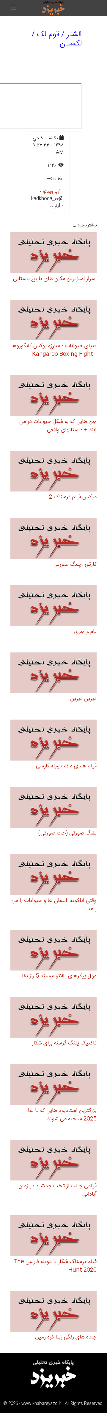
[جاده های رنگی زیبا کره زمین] (53, 1312)
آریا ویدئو (52, 192)
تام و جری (85, 631)
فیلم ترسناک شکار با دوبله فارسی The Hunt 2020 (55, 1266)
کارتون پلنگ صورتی (75, 564)
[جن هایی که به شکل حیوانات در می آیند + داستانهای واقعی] (53, 397)
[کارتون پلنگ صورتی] (53, 539)
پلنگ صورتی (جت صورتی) (67, 833)
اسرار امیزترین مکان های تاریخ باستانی (55, 278)
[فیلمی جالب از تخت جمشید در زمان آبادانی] (53, 1161)
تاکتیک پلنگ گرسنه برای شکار (64, 1043)
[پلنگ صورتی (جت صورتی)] (53, 808)
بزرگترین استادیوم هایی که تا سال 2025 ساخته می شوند (60, 1114)
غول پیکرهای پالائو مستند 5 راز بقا (59, 976)
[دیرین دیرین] (53, 674)
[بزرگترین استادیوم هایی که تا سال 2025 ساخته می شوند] (53, 1086)
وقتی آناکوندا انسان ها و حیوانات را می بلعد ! (54, 904)
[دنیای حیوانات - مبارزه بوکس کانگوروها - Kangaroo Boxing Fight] (53, 321)
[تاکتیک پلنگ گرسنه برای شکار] (53, 1018)
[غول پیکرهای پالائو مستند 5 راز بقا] (53, 951)
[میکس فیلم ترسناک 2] (53, 472)
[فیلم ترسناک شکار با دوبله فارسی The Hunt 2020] (53, 1237)
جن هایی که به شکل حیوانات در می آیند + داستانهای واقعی (58, 425)
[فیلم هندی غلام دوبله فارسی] (53, 741)
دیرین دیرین (83, 698)
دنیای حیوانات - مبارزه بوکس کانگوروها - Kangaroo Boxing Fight (54, 350)
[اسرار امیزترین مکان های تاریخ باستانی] (53, 254)
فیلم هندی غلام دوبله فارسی (66, 766)
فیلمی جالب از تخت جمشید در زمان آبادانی (57, 1190)
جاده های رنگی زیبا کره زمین (66, 1337)
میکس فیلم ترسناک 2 (73, 497)
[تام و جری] (53, 607)
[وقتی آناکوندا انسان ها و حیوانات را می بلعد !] (53, 876)
